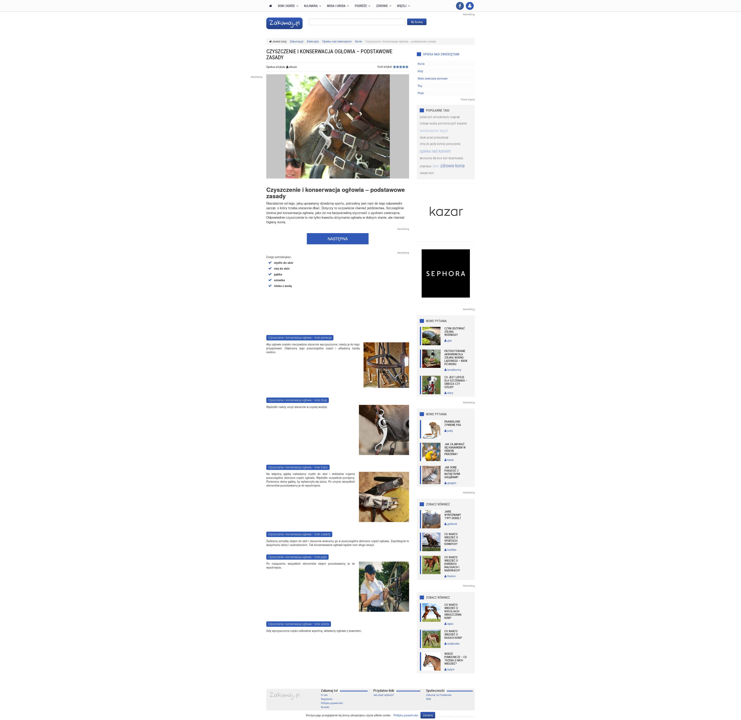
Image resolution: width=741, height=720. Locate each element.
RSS (428, 699)
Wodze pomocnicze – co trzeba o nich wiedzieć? (455, 658)
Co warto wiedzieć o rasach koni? (453, 634)
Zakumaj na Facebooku (439, 695)
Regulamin (326, 699)
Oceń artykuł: (384, 67)
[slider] (400, 66)
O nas (324, 695)
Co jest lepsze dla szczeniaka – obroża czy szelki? (455, 382)
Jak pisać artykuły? (383, 695)
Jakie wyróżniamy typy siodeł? (452, 515)
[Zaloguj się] (470, 6)
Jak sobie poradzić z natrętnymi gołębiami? (452, 472)
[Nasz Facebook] (460, 6)
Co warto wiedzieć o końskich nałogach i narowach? (452, 564)
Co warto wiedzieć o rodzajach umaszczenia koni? (453, 611)
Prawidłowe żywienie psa (452, 423)
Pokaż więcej (468, 99)
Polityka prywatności (332, 703)
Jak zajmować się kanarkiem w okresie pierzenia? (455, 449)
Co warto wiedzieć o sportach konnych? (451, 539)
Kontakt (325, 707)
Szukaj (418, 22)
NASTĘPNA (338, 238)
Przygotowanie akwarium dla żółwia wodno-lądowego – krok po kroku (455, 357)
